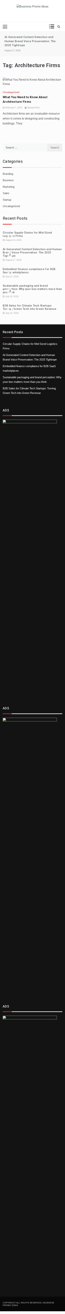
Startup (7, 199)
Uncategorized (11, 92)
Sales (6, 193)
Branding (8, 173)
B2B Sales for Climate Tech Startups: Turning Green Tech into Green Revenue (29, 307)
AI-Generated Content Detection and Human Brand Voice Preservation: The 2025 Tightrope (30, 41)
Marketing (8, 186)
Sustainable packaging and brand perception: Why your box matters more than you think (32, 289)
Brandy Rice (34, 107)
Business (8, 180)
